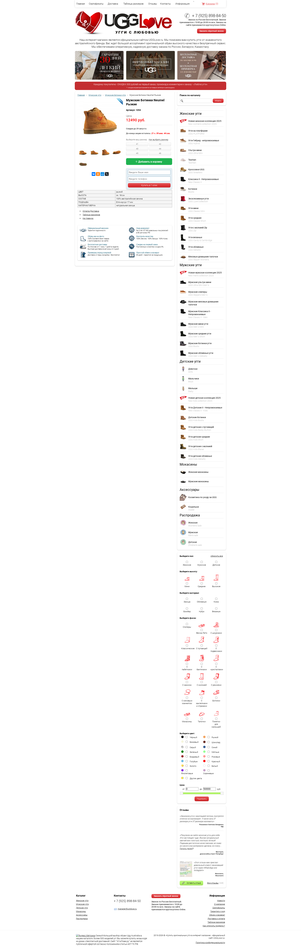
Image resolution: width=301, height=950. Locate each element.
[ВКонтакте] (93, 174)
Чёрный (193, 737)
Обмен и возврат (217, 915)
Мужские (201, 565)
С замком (187, 685)
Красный (216, 761)
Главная (80, 3)
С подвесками (216, 649)
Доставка (113, 3)
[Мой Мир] (102, 174)
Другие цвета (196, 778)
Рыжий (215, 737)
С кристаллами (217, 668)
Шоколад (216, 742)
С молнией (202, 685)
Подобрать (201, 799)
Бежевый (194, 742)
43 (137, 149)
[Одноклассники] (98, 174)
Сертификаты (96, 3)
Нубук (201, 611)
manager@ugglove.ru (127, 909)
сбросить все (217, 556)
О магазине (219, 904)
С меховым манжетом (187, 702)
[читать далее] (186, 848)
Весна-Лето (201, 633)
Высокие (216, 586)
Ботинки (216, 700)
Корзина (210, 3)
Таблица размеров (133, 3)
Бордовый (194, 757)
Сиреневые (208, 773)
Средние (202, 586)
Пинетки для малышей (216, 724)
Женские (187, 565)
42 (160, 144)
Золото (193, 766)
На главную (88, 218)
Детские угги (82, 908)
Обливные (201, 602)
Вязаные (216, 611)
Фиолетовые (187, 773)
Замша (187, 602)
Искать (218, 101)
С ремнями (216, 685)
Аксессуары (81, 915)
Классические (187, 648)
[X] (107, 174)
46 (160, 153)
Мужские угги (82, 904)
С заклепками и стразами (201, 703)
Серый (193, 747)
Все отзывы (213, 883)
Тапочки (202, 721)
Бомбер (187, 611)
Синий (214, 747)
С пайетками (187, 668)
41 (137, 144)
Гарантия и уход (217, 911)
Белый (215, 766)
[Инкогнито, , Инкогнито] (186, 876)
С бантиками (202, 668)
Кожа (216, 602)
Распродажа (82, 918)
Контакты (165, 3)
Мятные (215, 752)
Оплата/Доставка (91, 211)
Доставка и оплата (216, 918)
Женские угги (82, 900)
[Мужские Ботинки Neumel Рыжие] (100, 121)
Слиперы (187, 627)
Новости (221, 900)
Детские (216, 565)
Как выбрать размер (158, 139)
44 (160, 149)
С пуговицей (201, 648)
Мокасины (187, 721)
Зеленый (194, 752)
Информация (182, 3)
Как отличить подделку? (214, 926)
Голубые (194, 761)
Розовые (216, 757)
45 (137, 153)
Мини (187, 586)
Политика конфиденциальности (210, 942)
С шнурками (216, 633)
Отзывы (152, 3)
